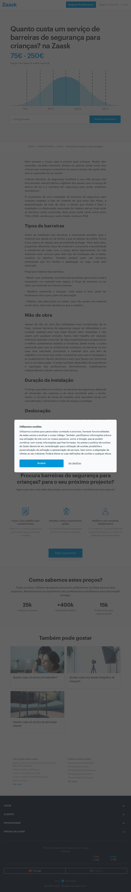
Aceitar (41, 463)
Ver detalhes (74, 463)
